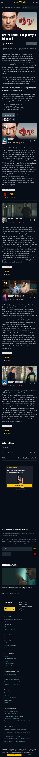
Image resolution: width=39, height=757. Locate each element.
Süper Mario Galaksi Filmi (11, 698)
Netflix (6, 656)
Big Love (6, 695)
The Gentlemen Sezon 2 (11, 713)
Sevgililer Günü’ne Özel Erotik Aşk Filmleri (17, 588)
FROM (6, 647)
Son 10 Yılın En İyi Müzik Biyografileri (14, 741)
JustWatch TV (8, 666)
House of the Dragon (10, 645)
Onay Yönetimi (23, 610)
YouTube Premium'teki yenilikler (13, 682)
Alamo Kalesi (8, 700)
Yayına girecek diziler (10, 708)
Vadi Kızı (6, 702)
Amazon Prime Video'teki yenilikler (14, 677)
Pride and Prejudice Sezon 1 (12, 718)
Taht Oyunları (8, 642)
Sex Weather (8, 624)
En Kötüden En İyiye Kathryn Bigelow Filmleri (17, 738)
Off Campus (7, 640)
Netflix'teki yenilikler (10, 674)
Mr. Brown (7, 627)
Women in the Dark (9, 629)
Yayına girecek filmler (10, 690)
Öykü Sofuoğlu (6, 593)
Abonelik (8, 189)
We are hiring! (9, 609)
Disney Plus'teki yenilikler (11, 679)
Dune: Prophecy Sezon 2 (11, 711)
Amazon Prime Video (10, 658)
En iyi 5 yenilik (8, 726)
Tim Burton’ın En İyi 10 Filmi (12, 736)
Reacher (6, 638)
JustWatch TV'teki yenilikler (12, 684)
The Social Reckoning (10, 693)
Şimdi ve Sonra (8, 622)
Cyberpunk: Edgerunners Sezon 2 (13, 716)
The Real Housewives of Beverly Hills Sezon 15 (17, 721)
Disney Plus (7, 661)
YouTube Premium (9, 663)
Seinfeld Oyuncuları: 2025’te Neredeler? (15, 729)
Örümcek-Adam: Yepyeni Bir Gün (13, 619)
